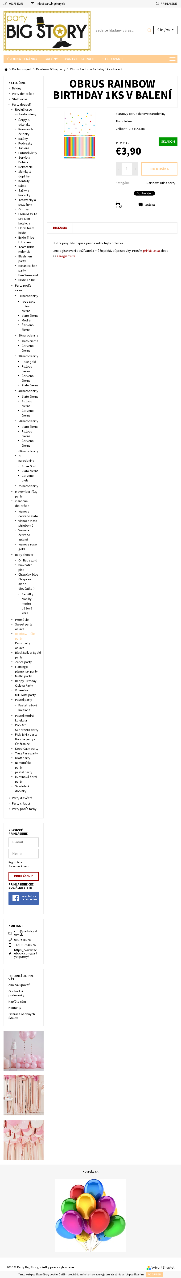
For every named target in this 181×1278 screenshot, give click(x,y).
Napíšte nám (17, 1001)
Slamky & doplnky (24, 174)
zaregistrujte (66, 256)
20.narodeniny (28, 335)
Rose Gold (29, 466)
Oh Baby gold (27, 560)
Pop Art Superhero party (26, 727)
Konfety (24, 181)
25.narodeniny (28, 486)
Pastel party (23, 699)
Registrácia (15, 863)
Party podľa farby (24, 809)
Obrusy (23, 209)
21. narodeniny (26, 458)
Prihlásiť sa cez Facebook (29, 898)
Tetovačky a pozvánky (27, 202)
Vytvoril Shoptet (163, 1267)
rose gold (28, 301)
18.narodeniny (28, 296)
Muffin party (23, 676)
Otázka (150, 205)
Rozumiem (154, 1275)
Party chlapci (21, 803)
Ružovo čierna (27, 369)
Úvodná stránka (22, 59)
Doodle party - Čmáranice (25, 741)
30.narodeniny (28, 356)
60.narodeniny (28, 451)
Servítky (24, 157)
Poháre (23, 162)
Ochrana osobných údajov (21, 1016)
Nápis (22, 186)
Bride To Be (26, 280)
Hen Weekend (28, 275)
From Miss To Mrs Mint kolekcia (27, 219)
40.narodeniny (28, 391)
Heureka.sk (91, 1171)
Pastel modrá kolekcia (24, 718)
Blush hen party (25, 259)
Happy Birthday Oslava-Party (26, 683)
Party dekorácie (80, 59)
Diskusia (60, 227)
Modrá (26, 320)
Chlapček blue (28, 574)
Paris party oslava (22, 645)
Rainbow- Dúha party (161, 183)
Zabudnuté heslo (18, 867)
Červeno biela (28, 478)
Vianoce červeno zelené (24, 535)
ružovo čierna (27, 308)
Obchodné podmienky (16, 993)
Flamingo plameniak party (26, 669)
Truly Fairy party (26, 753)
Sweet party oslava (24, 627)
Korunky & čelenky (25, 131)
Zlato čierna (30, 315)
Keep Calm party (26, 748)
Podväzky (25, 143)
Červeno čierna (28, 327)
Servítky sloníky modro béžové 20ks (27, 604)
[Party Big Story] (47, 31)
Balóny (51, 59)
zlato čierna (30, 341)
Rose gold (29, 362)
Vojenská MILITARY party (25, 692)
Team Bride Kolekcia (26, 249)
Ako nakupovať (19, 985)
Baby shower (24, 555)
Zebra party (23, 662)
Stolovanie (113, 59)
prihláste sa (151, 250)
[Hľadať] (149, 30)
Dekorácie (25, 167)
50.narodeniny (28, 421)
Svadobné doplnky (22, 788)
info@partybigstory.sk (51, 4)
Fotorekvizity (27, 153)
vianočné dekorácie (22, 503)
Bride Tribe (26, 237)
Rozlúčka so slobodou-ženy (25, 112)
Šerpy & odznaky (24, 122)
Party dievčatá (22, 798)
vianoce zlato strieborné (27, 523)
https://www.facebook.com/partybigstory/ (25, 953)
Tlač (119, 207)
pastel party (23, 772)
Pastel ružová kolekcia (27, 708)
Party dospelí (21, 104)
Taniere (23, 148)
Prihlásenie (169, 4)
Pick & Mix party (26, 734)
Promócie (22, 619)
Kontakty (14, 1008)
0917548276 (16, 4)
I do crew (24, 242)
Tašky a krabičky (24, 193)
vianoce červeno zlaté (28, 514)
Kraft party (22, 758)
